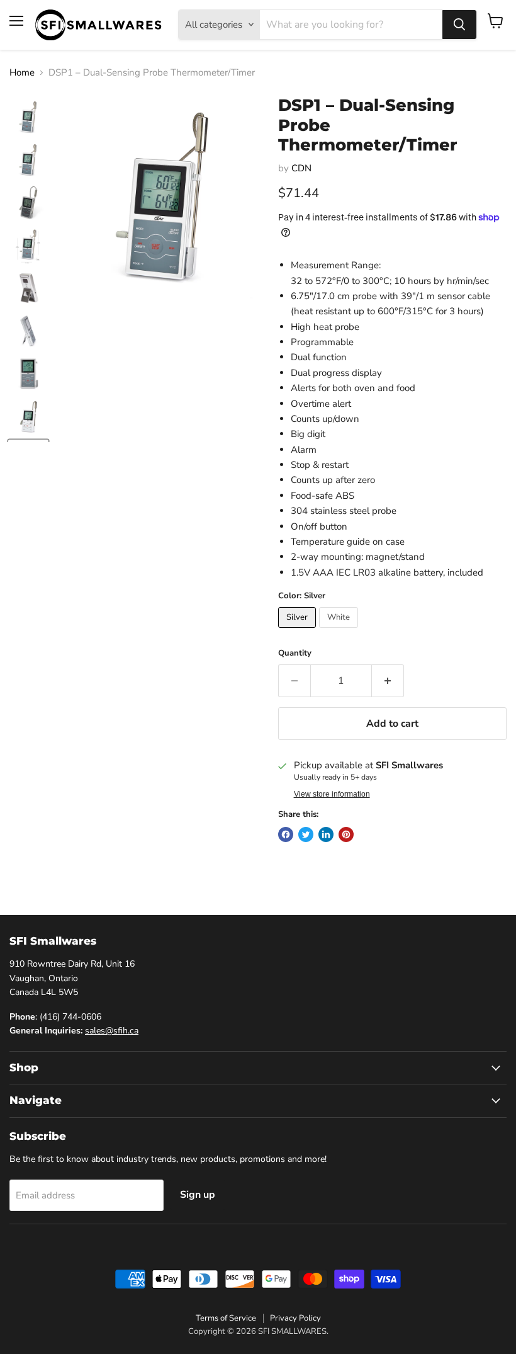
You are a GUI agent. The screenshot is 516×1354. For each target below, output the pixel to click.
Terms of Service (226, 1318)
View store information (332, 794)
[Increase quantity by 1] (388, 680)
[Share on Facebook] (285, 834)
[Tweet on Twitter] (305, 834)
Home (22, 72)
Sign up (197, 1195)
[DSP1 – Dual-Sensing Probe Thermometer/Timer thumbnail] (28, 117)
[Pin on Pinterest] (346, 834)
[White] (340, 631)
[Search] (459, 24)
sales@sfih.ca (111, 1031)
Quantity (294, 653)
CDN (301, 168)
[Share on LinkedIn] (326, 834)
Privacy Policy (295, 1318)
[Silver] (298, 631)
